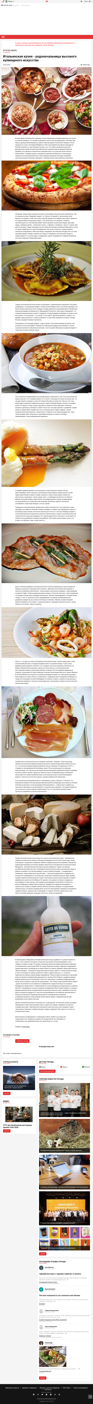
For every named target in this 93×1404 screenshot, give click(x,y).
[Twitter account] (42, 1395)
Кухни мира (26, 1027)
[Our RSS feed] (59, 1395)
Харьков (87, 1067)
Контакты (48, 1389)
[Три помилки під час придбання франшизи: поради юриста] (19, 1089)
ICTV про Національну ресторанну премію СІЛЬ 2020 (17, 1126)
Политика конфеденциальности (46, 1398)
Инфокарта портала (12, 1388)
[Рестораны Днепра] (40, 1067)
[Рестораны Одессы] (61, 1067)
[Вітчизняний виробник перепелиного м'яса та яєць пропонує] (64, 1152)
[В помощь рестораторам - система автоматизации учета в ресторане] (64, 1189)
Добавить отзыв (22, 1041)
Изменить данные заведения (49, 1388)
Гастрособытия (25, 5)
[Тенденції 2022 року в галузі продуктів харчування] (64, 1250)
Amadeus (42, 1304)
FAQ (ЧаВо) (66, 1388)
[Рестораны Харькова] (83, 1067)
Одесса (64, 1067)
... (66, 1280)
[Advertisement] (46, 21)
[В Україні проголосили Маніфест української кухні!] (64, 1225)
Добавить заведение (29, 1388)
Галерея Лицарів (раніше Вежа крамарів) (53, 1320)
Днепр (43, 1067)
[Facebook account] (34, 1395)
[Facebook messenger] (46, 1395)
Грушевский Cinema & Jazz (48, 1282)
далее (43, 1254)
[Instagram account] (38, 1395)
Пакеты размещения (81, 1388)
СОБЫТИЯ (16, 5)
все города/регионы (47, 1071)
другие (6, 1093)
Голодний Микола (45, 1371)
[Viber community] (55, 1395)
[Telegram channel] (51, 1395)
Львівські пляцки (45, 1336)
